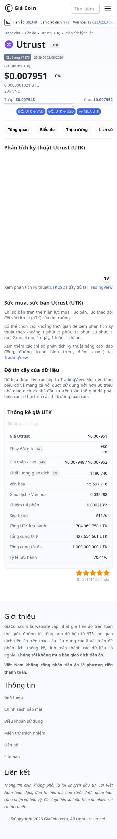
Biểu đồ (47, 129)
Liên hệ (11, 745)
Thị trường (77, 129)
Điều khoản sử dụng (23, 721)
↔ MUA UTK (88, 111)
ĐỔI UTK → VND (31, 111)
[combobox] (85, 9)
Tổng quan (18, 129)
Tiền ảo (30, 33)
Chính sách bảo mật (23, 709)
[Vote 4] (99, 573)
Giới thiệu (13, 697)
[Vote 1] (79, 573)
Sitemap (12, 756)
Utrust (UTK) (50, 33)
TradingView (100, 287)
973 (66, 22)
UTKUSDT (59, 287)
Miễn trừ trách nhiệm (24, 733)
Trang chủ (12, 33)
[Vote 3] (92, 573)
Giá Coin (20, 8)
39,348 (31, 22)
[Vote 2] (86, 573)
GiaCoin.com (56, 818)
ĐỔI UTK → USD (61, 111)
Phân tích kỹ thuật (79, 33)
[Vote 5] (106, 573)
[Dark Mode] (7, 22)
